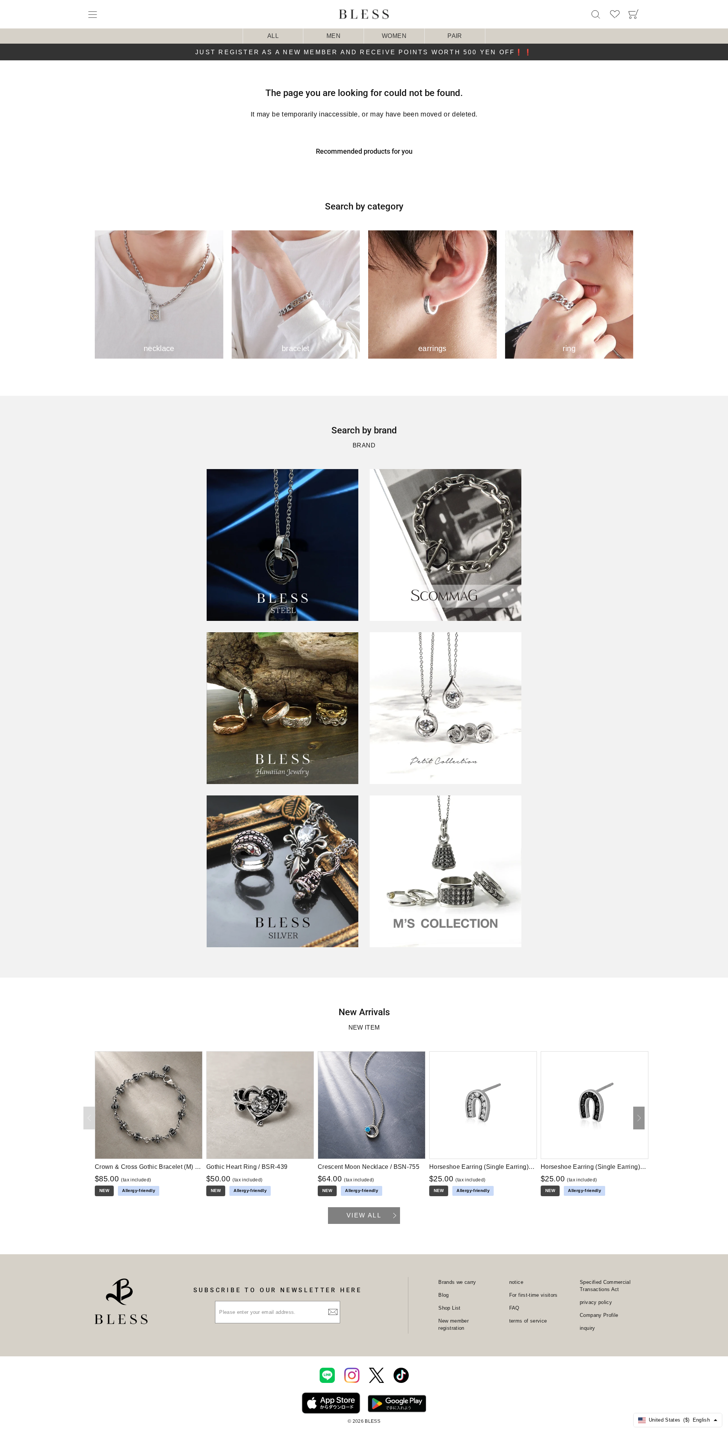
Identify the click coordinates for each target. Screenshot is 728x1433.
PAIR (454, 36)
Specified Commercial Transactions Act (605, 1286)
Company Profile (599, 1315)
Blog (443, 1295)
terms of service (528, 1321)
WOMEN (394, 36)
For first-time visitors (533, 1295)
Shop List (449, 1308)
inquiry (587, 1328)
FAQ (514, 1308)
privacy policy (596, 1302)
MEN (333, 36)
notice (516, 1282)
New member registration (453, 1324)
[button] (639, 1118)
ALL (273, 36)
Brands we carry (457, 1282)
